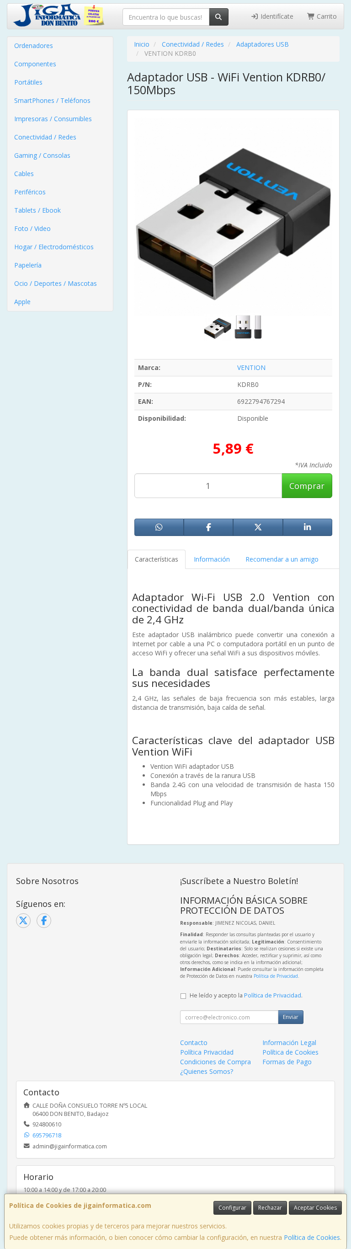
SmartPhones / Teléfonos (52, 100)
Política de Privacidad (276, 976)
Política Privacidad (207, 1052)
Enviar (290, 1017)
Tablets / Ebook (37, 210)
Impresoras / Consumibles (53, 118)
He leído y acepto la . (246, 995)
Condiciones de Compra (215, 1061)
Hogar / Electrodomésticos (54, 246)
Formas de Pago (287, 1061)
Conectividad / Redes (45, 137)
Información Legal (289, 1042)
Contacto (193, 1042)
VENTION (251, 367)
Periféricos (30, 192)
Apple (22, 301)
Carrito (326, 16)
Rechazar (270, 1207)
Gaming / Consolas (42, 155)
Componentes (35, 63)
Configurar (232, 1207)
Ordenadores (33, 45)
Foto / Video (32, 228)
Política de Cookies (312, 1237)
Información (212, 559)
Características (156, 559)
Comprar (306, 485)
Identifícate (276, 16)
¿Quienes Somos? (206, 1071)
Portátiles (28, 82)
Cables (24, 173)
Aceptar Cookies (315, 1207)
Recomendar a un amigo (282, 559)
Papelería (28, 265)
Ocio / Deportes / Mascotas (55, 283)
